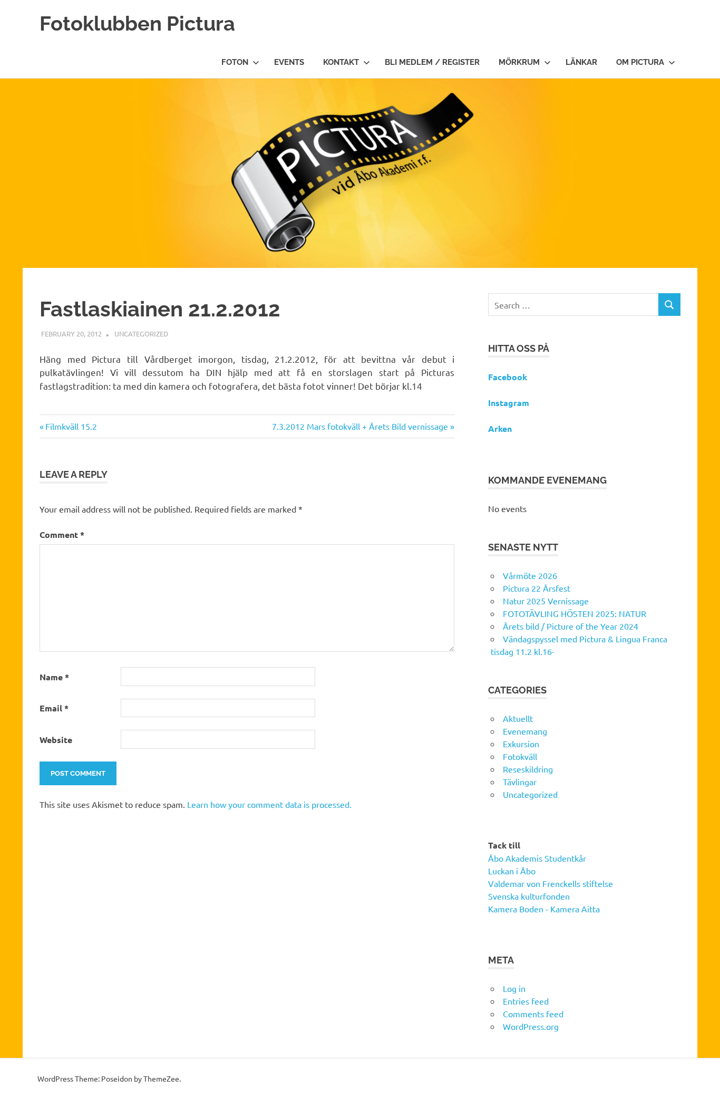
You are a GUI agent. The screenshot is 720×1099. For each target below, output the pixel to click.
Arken (500, 428)
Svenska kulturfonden (529, 896)
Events (289, 62)
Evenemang (525, 731)
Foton (234, 62)
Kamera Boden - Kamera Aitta (544, 908)
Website (56, 739)
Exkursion (521, 743)
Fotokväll (520, 756)
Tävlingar (520, 781)
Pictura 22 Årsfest (536, 588)
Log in (514, 988)
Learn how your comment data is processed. (269, 804)
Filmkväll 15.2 (71, 426)
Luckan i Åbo (512, 870)
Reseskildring (528, 769)
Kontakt (341, 62)
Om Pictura (640, 62)
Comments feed (533, 1013)
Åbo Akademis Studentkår (537, 858)
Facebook (507, 376)
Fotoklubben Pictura (137, 23)
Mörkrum (519, 62)
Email (54, 708)
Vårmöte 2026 (530, 575)
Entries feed (526, 1001)
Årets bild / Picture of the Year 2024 (570, 626)
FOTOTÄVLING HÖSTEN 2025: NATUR (574, 613)
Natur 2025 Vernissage (546, 600)
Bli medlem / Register (432, 62)
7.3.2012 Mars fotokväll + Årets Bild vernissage (360, 426)
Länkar (581, 62)
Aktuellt (518, 718)
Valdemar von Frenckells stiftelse (550, 883)
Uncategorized (141, 333)
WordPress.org (531, 1026)
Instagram (508, 402)
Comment (62, 534)
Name (54, 676)
